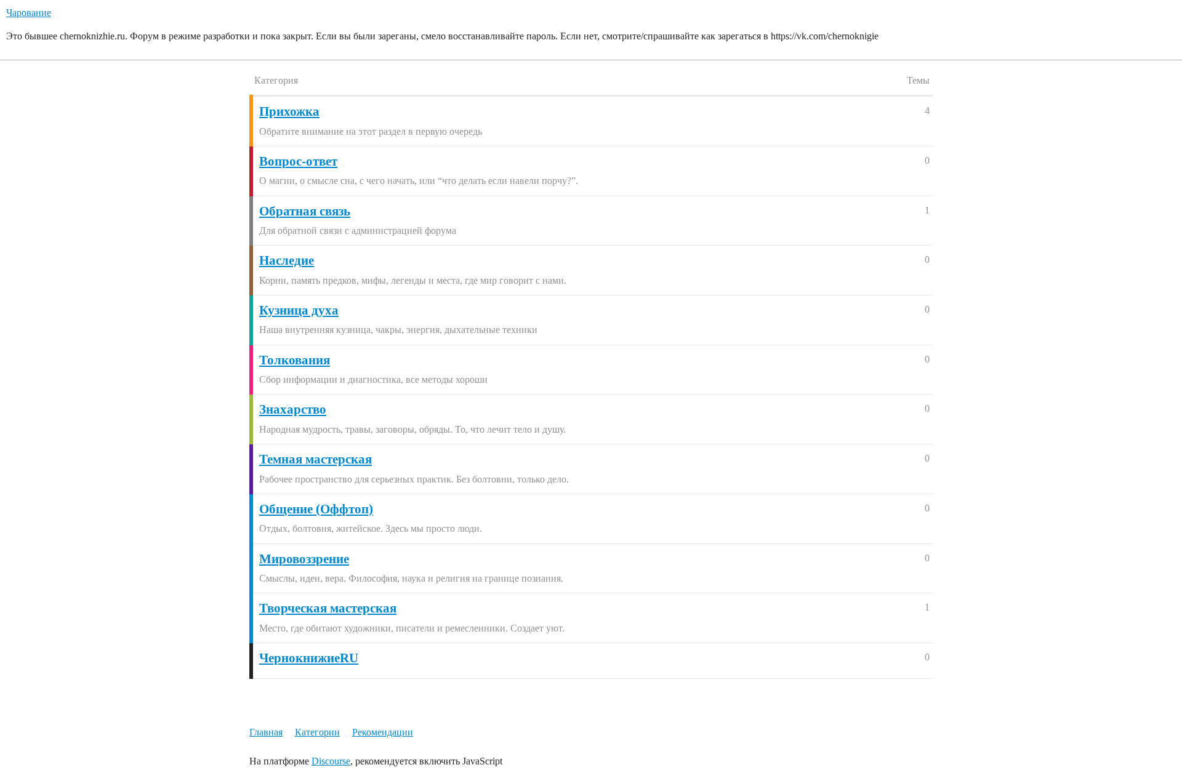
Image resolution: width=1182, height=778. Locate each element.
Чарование (28, 12)
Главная (266, 732)
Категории (317, 732)
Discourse (331, 761)
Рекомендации (382, 732)
